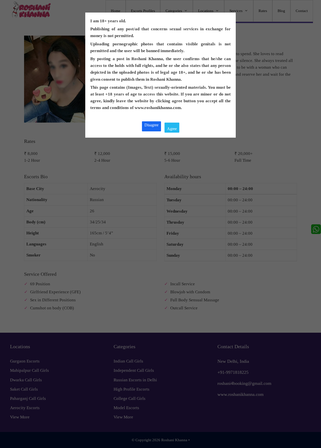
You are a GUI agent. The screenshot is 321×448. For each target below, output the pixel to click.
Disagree (151, 125)
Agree (172, 129)
